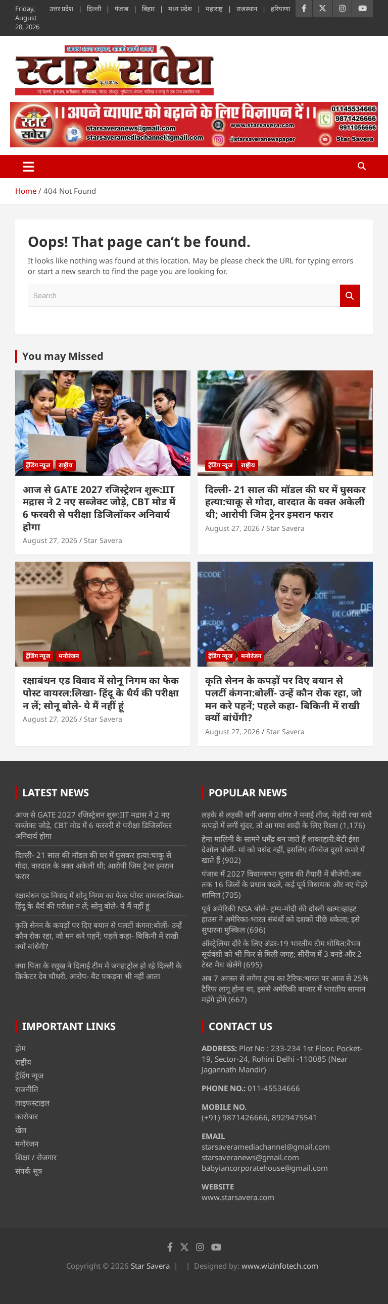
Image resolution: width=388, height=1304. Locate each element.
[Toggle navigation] (28, 166)
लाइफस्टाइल (32, 1103)
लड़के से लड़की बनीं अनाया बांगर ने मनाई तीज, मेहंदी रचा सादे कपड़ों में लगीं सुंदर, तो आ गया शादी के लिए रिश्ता (287, 819)
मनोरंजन (69, 655)
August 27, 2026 (50, 540)
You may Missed (63, 356)
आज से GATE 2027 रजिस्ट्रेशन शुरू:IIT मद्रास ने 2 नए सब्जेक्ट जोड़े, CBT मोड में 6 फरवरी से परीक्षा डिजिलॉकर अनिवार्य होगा (99, 508)
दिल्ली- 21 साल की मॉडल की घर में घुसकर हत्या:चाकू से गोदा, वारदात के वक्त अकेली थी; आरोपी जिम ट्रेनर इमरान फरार (285, 502)
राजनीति (26, 1089)
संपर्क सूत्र (28, 1171)
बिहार (148, 8)
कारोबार (26, 1116)
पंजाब (121, 8)
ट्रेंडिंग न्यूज (38, 465)
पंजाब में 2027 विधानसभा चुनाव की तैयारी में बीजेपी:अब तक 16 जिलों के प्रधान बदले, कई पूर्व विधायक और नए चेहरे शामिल (284, 884)
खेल (20, 1130)
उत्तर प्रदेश (61, 8)
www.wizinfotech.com (279, 1266)
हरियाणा (280, 8)
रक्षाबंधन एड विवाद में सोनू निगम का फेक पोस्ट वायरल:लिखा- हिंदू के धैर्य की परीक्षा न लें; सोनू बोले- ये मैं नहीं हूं (101, 693)
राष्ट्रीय (66, 465)
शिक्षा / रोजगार (36, 1157)
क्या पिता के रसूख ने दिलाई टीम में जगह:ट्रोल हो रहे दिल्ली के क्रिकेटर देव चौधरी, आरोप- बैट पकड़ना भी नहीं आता (98, 970)
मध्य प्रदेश (180, 8)
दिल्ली (94, 8)
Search (350, 296)
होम (20, 1048)
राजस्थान (246, 8)
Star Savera (103, 540)
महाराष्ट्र (214, 8)
